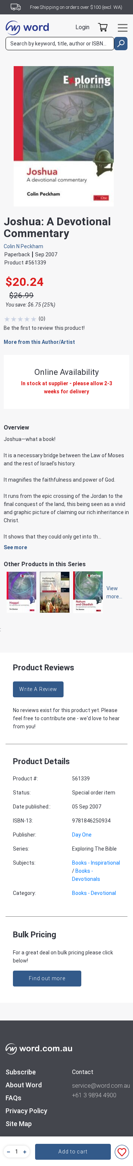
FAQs (13, 1098)
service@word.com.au (99, 1085)
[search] (120, 43)
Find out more (47, 978)
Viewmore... (110, 592)
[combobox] (60, 43)
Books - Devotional (94, 893)
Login (82, 27)
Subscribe (21, 1072)
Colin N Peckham (23, 246)
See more (15, 547)
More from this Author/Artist (39, 342)
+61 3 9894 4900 (94, 1095)
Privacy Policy (26, 1111)
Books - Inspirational (96, 863)
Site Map (19, 1124)
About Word (24, 1085)
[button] (7, 1152)
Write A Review (38, 689)
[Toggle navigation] (122, 28)
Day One (82, 835)
